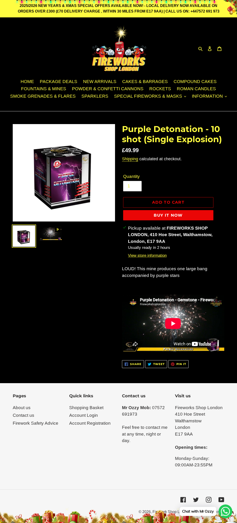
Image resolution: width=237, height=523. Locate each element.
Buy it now (168, 215)
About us (22, 407)
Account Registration (90, 423)
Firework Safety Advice (35, 423)
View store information (147, 255)
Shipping (130, 159)
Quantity (131, 176)
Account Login (83, 415)
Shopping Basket (86, 407)
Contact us (23, 415)
